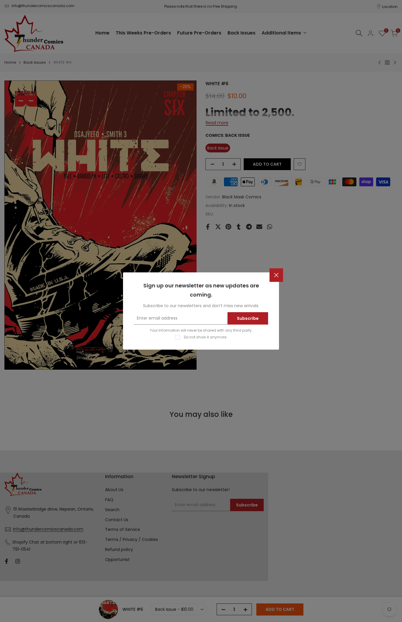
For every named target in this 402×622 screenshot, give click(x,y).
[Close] (276, 275)
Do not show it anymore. (205, 337)
